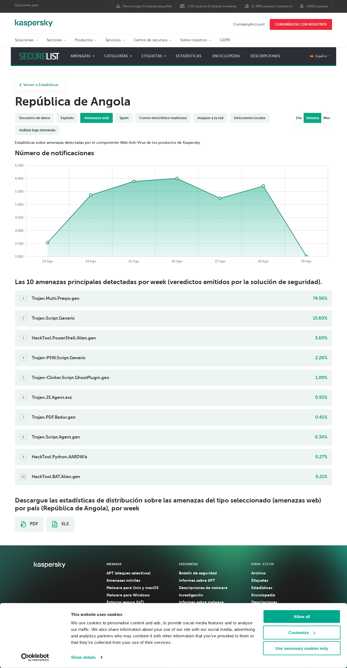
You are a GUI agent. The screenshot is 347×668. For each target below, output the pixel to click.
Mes (326, 118)
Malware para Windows (128, 595)
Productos (84, 40)
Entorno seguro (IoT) (125, 602)
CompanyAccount (249, 24)
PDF (33, 523)
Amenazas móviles (123, 580)
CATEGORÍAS (188, 564)
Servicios (113, 40)
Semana (312, 118)
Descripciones (265, 56)
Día (299, 118)
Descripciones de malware (203, 588)
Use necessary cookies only (301, 648)
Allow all (302, 616)
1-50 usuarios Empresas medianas (212, 6)
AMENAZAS (114, 564)
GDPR (225, 40)
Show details (83, 657)
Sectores (54, 40)
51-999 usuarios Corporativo (272, 6)
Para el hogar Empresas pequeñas (147, 6)
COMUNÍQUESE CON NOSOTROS (301, 24)
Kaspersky (34, 20)
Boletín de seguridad (198, 573)
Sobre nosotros (193, 40)
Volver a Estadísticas (40, 85)
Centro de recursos (150, 40)
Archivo (258, 573)
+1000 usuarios (317, 6)
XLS (64, 523)
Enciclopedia (226, 56)
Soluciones (24, 40)
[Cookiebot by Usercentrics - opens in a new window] (35, 657)
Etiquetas (259, 580)
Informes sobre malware (201, 602)
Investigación (191, 595)
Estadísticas (188, 56)
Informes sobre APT (197, 580)
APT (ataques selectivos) (128, 573)
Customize (298, 632)
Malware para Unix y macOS (133, 588)
